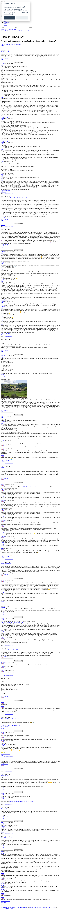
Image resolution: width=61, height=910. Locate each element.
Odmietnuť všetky (22, 18)
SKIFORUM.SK (9, 908)
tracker (2, 644)
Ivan (2, 637)
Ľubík (2, 91)
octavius (2, 440)
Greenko (3, 461)
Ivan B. (2, 63)
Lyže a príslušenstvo (8, 46)
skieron (2, 262)
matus (2, 525)
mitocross (3, 500)
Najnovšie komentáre (16, 44)
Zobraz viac (3, 902)
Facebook (6, 23)
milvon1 (2, 618)
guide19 (2, 542)
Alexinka (3, 225)
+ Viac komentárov (5, 190)
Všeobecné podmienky (22, 907)
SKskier (2, 484)
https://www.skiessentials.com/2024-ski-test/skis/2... (13, 622)
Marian (2, 374)
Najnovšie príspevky (6, 44)
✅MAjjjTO (4, 744)
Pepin (2, 601)
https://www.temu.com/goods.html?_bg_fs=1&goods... (22, 801)
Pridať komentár (4, 58)
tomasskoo (3, 802)
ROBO (2, 822)
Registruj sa (4, 29)
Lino (2, 712)
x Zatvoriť (26, 30)
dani (2, 755)
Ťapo (2, 178)
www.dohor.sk (4, 372)
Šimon (2, 832)
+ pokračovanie (4, 117)
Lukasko (3, 662)
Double (2, 897)
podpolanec (3, 192)
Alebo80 (3, 355)
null (1, 444)
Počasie (5, 25)
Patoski (2, 45)
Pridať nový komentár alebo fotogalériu (14, 30)
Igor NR (3, 280)
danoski (2, 732)
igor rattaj (3, 421)
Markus (2, 557)
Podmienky (6, 22)
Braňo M (3, 334)
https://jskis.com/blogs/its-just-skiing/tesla (10, 725)
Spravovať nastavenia (19, 14)
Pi (1, 630)
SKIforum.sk (4, 907)
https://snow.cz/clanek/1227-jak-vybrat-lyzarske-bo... (35, 486)
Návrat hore (44, 907)
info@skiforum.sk (12, 907)
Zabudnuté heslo (12, 29)
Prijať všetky (9, 18)
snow (2, 530)
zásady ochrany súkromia (35, 907)
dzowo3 (2, 67)
